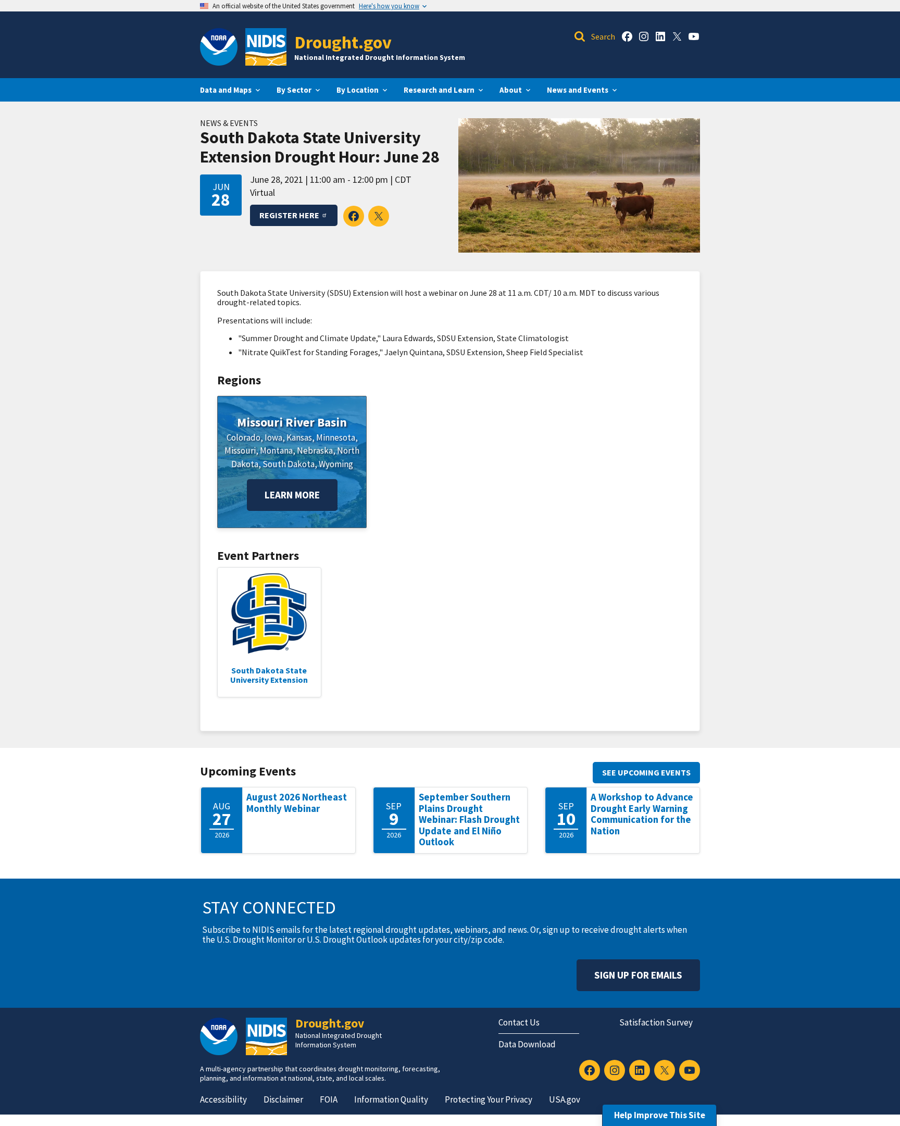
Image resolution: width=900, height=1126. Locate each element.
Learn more (292, 495)
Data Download (527, 1044)
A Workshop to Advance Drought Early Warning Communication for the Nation (642, 814)
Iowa (273, 437)
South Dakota (288, 464)
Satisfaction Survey (656, 1022)
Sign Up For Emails (638, 975)
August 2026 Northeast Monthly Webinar (296, 803)
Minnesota (335, 437)
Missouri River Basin (292, 422)
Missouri (240, 450)
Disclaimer (283, 1099)
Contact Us (519, 1022)
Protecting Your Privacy (488, 1099)
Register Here (289, 215)
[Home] (265, 47)
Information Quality (391, 1099)
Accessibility (223, 1099)
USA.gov (564, 1099)
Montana (276, 450)
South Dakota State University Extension (269, 675)
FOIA (329, 1099)
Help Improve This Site (659, 1115)
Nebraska (315, 450)
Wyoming (336, 464)
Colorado (243, 437)
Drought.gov (343, 42)
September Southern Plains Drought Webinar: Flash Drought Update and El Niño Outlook (469, 819)
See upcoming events (646, 772)
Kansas (299, 437)
